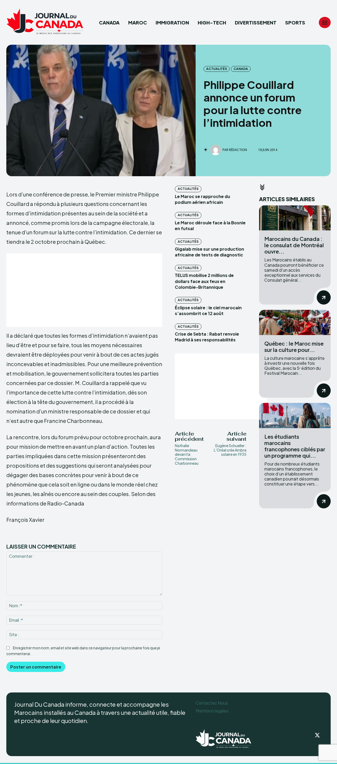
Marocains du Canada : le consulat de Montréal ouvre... (294, 245)
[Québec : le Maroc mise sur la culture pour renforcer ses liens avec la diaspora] (295, 322)
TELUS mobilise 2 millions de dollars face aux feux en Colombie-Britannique (204, 281)
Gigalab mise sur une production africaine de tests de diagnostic (209, 251)
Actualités (216, 69)
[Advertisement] (84, 290)
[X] (317, 735)
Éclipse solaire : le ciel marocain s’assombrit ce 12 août (208, 310)
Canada (241, 69)
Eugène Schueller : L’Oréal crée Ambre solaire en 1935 (230, 450)
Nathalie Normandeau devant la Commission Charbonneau (187, 454)
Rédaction (238, 150)
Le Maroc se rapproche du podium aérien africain (202, 199)
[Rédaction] (216, 150)
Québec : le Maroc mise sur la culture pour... (294, 346)
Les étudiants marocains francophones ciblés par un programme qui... (294, 446)
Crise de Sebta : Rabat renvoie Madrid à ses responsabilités (207, 336)
